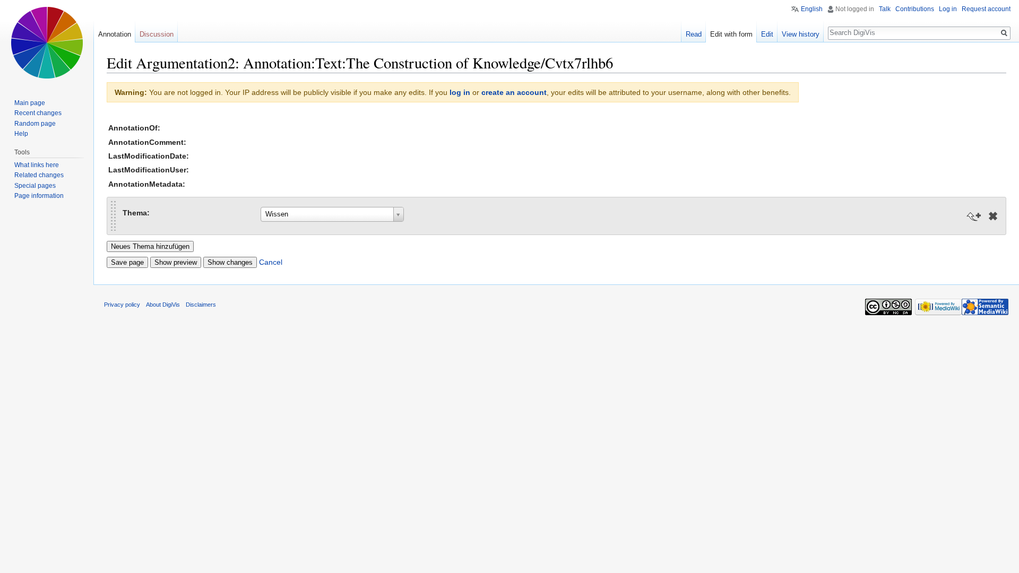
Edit (767, 34)
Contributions (914, 9)
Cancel (270, 262)
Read (694, 34)
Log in (948, 9)
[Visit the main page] (46, 42)
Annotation (114, 34)
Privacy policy (122, 304)
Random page (35, 123)
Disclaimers (201, 304)
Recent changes (38, 113)
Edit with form (731, 34)
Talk (885, 9)
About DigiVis (163, 304)
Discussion (157, 34)
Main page (29, 103)
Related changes (39, 175)
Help (21, 133)
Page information (39, 195)
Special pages (35, 185)
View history (800, 34)
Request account (986, 9)
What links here (36, 165)
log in (460, 92)
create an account (514, 92)
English (812, 9)
